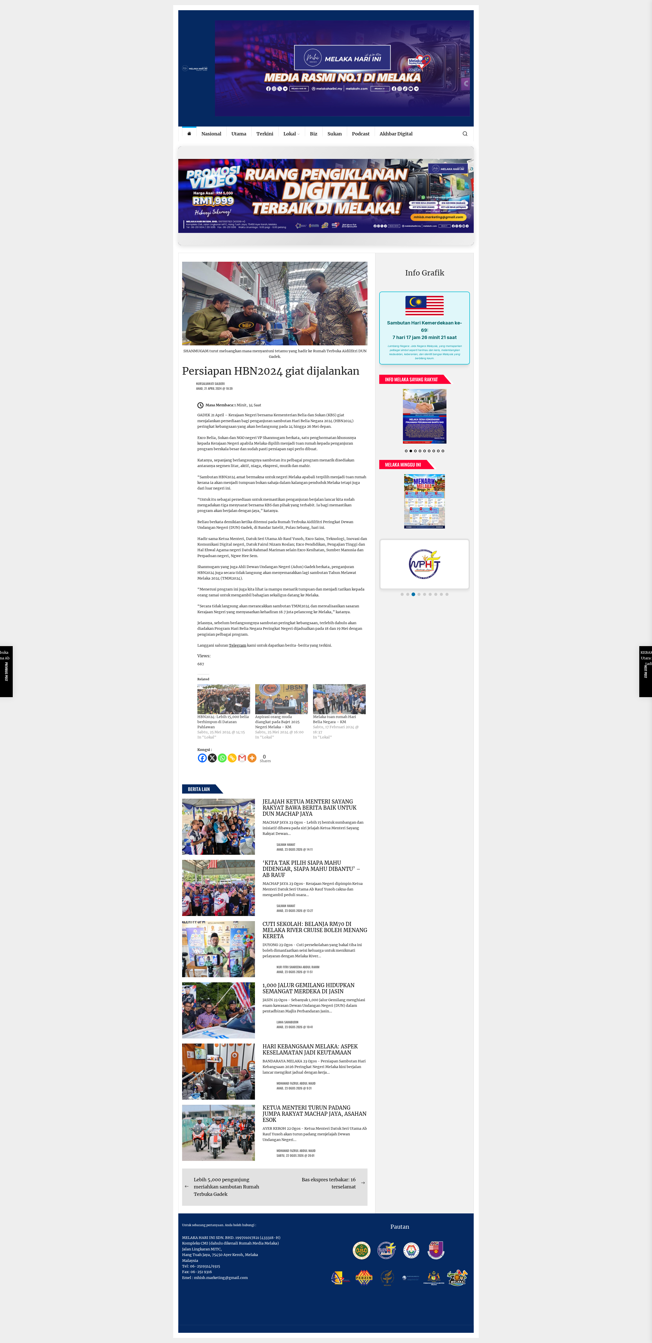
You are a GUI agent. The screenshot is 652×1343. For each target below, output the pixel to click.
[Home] (189, 134)
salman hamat (286, 844)
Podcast (361, 134)
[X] (212, 758)
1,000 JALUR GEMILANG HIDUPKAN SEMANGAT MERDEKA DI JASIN (309, 988)
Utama (239, 134)
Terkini (264, 134)
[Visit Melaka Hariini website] (326, 195)
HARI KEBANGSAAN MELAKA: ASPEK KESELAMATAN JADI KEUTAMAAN (310, 1049)
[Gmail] (242, 758)
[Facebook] (202, 758)
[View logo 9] (447, 594)
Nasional (211, 134)
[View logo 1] (402, 594)
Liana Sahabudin (287, 1022)
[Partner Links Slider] (424, 564)
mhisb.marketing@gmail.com (221, 1277)
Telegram (237, 645)
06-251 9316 (201, 1272)
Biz (313, 134)
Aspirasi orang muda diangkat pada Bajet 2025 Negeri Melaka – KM (277, 721)
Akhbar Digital (396, 134)
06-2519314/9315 (205, 1266)
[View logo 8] (441, 594)
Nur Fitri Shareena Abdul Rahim (298, 967)
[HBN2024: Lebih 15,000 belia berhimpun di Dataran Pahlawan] (223, 699)
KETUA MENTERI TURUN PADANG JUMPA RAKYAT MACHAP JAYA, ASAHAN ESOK (314, 1113)
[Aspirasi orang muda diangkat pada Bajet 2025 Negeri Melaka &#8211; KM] (281, 699)
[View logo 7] (435, 594)
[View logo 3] (413, 594)
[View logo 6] (430, 594)
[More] (252, 758)
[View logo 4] (418, 594)
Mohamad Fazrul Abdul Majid (296, 1083)
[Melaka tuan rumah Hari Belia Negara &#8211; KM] (339, 699)
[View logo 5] (424, 594)
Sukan (335, 134)
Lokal (289, 134)
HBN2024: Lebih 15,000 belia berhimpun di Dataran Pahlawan (223, 721)
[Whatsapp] (222, 758)
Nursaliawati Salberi (210, 383)
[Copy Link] (232, 758)
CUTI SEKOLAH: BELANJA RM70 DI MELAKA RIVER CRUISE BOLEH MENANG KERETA (315, 930)
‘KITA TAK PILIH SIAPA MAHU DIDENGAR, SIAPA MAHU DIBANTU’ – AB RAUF (311, 869)
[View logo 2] (407, 594)
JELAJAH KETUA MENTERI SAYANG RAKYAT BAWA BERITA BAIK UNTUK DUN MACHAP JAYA (310, 807)
